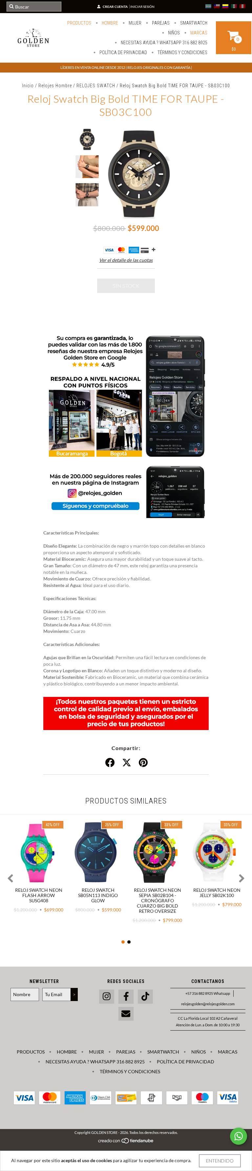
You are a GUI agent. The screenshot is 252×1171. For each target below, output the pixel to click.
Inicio (28, 85)
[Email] (126, 1014)
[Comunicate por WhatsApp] (238, 1136)
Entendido (220, 1160)
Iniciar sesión (142, 7)
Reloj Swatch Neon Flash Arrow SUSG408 (38, 895)
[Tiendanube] (126, 1142)
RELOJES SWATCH (95, 85)
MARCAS (198, 32)
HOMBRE (109, 23)
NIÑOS (173, 32)
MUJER (134, 23)
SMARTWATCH (193, 23)
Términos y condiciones (182, 52)
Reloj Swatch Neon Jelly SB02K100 (217, 892)
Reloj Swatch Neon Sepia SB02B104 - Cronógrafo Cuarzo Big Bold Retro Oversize (157, 900)
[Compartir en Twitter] (126, 763)
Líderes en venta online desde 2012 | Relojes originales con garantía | (126, 67)
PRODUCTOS (79, 23)
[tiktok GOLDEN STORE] (145, 997)
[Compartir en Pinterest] (143, 763)
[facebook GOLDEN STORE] (126, 997)
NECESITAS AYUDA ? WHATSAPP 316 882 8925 (163, 42)
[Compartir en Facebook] (110, 763)
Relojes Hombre (55, 85)
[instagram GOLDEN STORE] (106, 997)
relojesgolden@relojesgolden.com (208, 1004)
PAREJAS (160, 23)
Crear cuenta (115, 7)
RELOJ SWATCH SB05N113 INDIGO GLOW (98, 895)
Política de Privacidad (122, 52)
